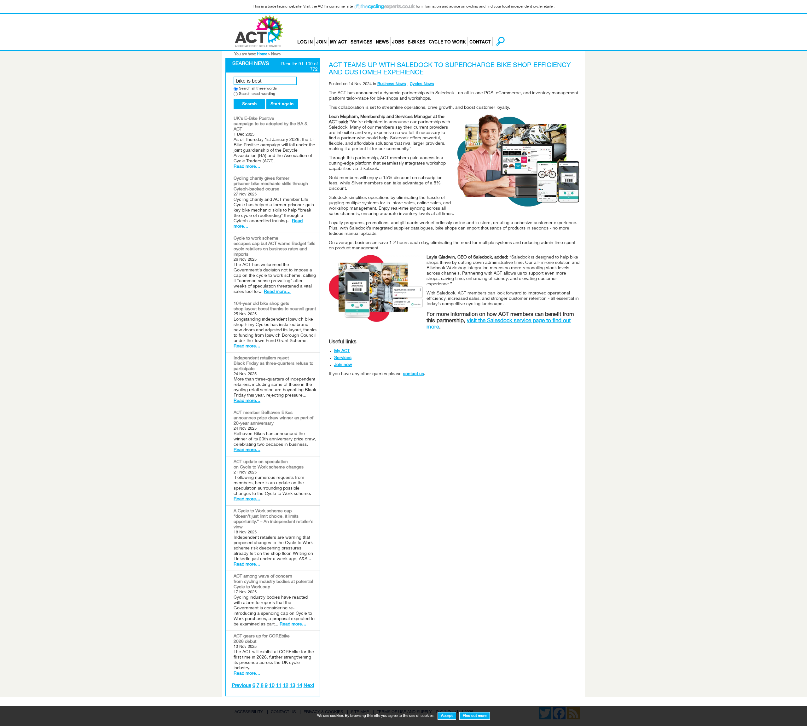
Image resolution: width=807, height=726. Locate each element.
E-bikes (416, 41)
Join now (343, 365)
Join (321, 41)
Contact (480, 41)
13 (292, 685)
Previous (241, 685)
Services (361, 41)
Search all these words (258, 88)
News (382, 41)
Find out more (474, 716)
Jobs (398, 41)
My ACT (338, 41)
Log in (305, 41)
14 (299, 685)
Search (249, 103)
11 (279, 685)
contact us (413, 374)
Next (309, 685)
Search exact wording (257, 94)
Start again (282, 103)
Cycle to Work (447, 41)
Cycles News (422, 84)
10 (272, 685)
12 (285, 685)
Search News (250, 64)
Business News (391, 84)
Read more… (247, 167)
